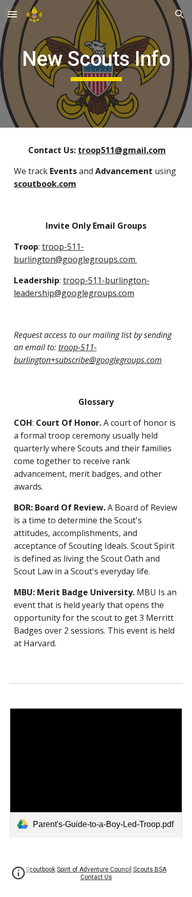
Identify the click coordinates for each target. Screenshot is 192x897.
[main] (96, 63)
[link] (96, 772)
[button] (12, 14)
